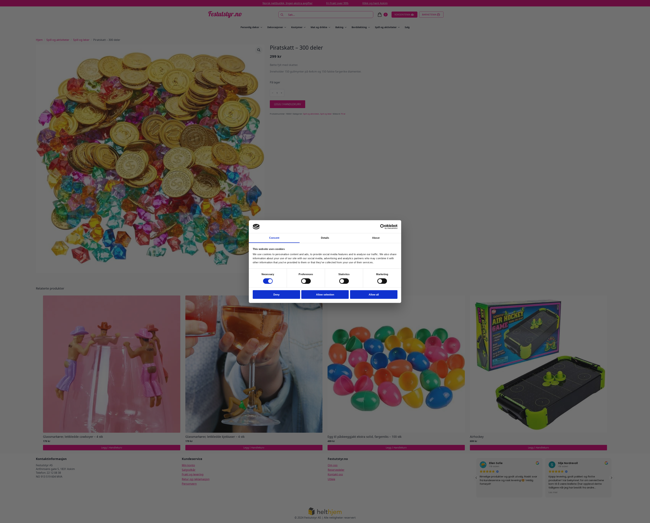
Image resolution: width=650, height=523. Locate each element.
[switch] (306, 281)
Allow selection (325, 294)
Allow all (374, 294)
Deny (276, 294)
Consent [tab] (274, 237)
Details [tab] (325, 237)
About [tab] (376, 237)
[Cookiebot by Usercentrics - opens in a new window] (382, 226)
